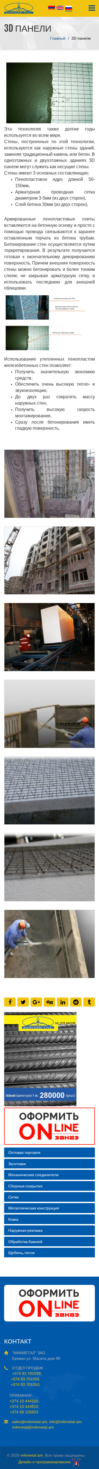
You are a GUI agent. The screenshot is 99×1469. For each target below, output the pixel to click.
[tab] (49, 1152)
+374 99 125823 (24, 1412)
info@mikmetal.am (65, 1421)
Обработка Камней (25, 1241)
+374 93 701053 (24, 1384)
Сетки (13, 1197)
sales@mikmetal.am (29, 1421)
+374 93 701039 (26, 1373)
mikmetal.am (32, 1455)
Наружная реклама (25, 1230)
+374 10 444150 (24, 1401)
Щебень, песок (21, 1252)
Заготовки (17, 1163)
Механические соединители (33, 1174)
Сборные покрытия (25, 1186)
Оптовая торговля (24, 1152)
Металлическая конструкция (33, 1208)
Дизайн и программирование (45, 1462)
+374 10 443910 (24, 1406)
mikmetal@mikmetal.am (33, 1427)
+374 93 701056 (24, 1379)
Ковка (13, 1219)
